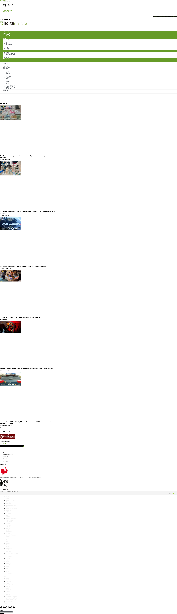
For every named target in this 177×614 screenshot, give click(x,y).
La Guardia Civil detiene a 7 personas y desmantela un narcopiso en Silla (20, 317)
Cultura (7, 39)
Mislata (8, 558)
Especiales (5, 37)
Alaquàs (8, 540)
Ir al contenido (3, 0)
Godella (8, 517)
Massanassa (9, 556)
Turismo (7, 49)
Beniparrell (9, 548)
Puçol (7, 530)
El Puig (7, 512)
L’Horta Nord (6, 33)
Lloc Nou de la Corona (12, 553)
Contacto (5, 8)
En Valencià (6, 58)
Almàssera (8, 507)
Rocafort (8, 533)
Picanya (8, 561)
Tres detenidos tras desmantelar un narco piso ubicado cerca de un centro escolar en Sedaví (26, 368)
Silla (7, 568)
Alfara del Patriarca (11, 505)
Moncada (8, 525)
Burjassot (8, 510)
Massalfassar (9, 520)
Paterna (8, 528)
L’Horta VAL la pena (11, 600)
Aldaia (7, 545)
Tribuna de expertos (10, 53)
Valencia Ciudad (7, 35)
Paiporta (8, 560)
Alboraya (8, 502)
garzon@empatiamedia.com (6, 443)
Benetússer (9, 550)
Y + (3, 51)
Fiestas (7, 43)
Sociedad (8, 48)
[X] (7, 19)
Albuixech (8, 503)
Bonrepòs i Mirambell (11, 508)
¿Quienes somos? (6, 5)
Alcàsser (8, 543)
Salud (7, 47)
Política (8, 46)
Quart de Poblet (10, 565)
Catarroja (8, 551)
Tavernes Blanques (11, 535)
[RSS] (4, 19)
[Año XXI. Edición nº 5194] (8, 4)
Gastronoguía (9, 44)
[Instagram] (2, 19)
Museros (8, 527)
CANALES (5, 576)
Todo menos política (10, 54)
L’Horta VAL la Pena (10, 56)
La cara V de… (9, 57)
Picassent (8, 563)
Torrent (8, 570)
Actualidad (6, 31)
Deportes (8, 41)
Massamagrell (9, 522)
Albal (7, 541)
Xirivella (8, 571)
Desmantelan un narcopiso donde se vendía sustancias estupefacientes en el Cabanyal (25, 266)
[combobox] (6, 612)
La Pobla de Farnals (11, 518)
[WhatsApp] (9, 19)
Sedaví (7, 566)
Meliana (8, 523)
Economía (8, 42)
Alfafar (7, 546)
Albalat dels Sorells (11, 500)
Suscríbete (5, 6)
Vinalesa (8, 536)
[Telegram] (6, 19)
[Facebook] (0, 19)
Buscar (4, 60)
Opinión (7, 52)
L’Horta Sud (6, 34)
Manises (8, 555)
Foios (7, 515)
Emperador (9, 513)
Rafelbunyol (9, 532)
